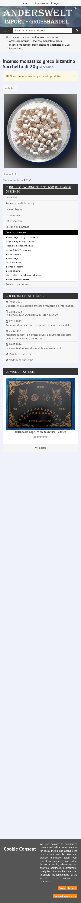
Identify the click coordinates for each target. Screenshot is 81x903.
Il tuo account (41, 3)
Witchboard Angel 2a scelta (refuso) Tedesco (40, 432)
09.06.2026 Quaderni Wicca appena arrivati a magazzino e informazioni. (40, 303)
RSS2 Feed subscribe (20, 354)
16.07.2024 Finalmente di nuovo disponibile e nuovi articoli (34, 346)
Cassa (25, 3)
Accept (72, 888)
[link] (10, 174)
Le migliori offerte (20, 372)
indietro (10, 88)
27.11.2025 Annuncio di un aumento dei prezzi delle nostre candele (38, 323)
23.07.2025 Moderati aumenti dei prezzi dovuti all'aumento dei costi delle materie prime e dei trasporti (38, 334)
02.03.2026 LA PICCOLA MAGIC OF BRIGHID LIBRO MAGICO (32, 313)
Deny (62, 888)
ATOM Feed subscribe (20, 360)
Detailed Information (65, 896)
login (56, 3)
